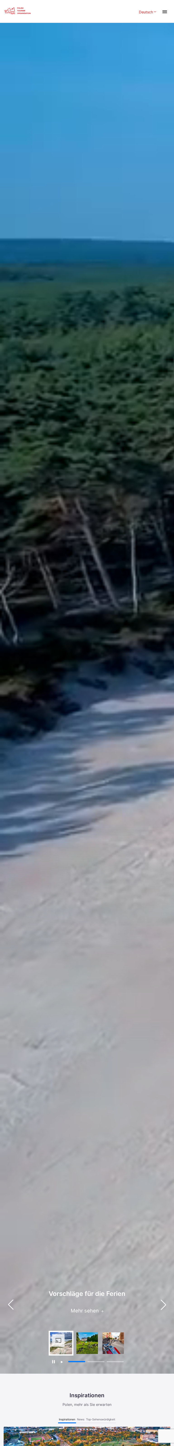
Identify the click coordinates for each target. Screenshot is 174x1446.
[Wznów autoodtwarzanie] (62, 1362)
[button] (163, 1305)
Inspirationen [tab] (67, 1419)
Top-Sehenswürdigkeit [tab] (100, 1419)
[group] (61, 1343)
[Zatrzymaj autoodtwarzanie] (53, 1361)
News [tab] (80, 1419)
